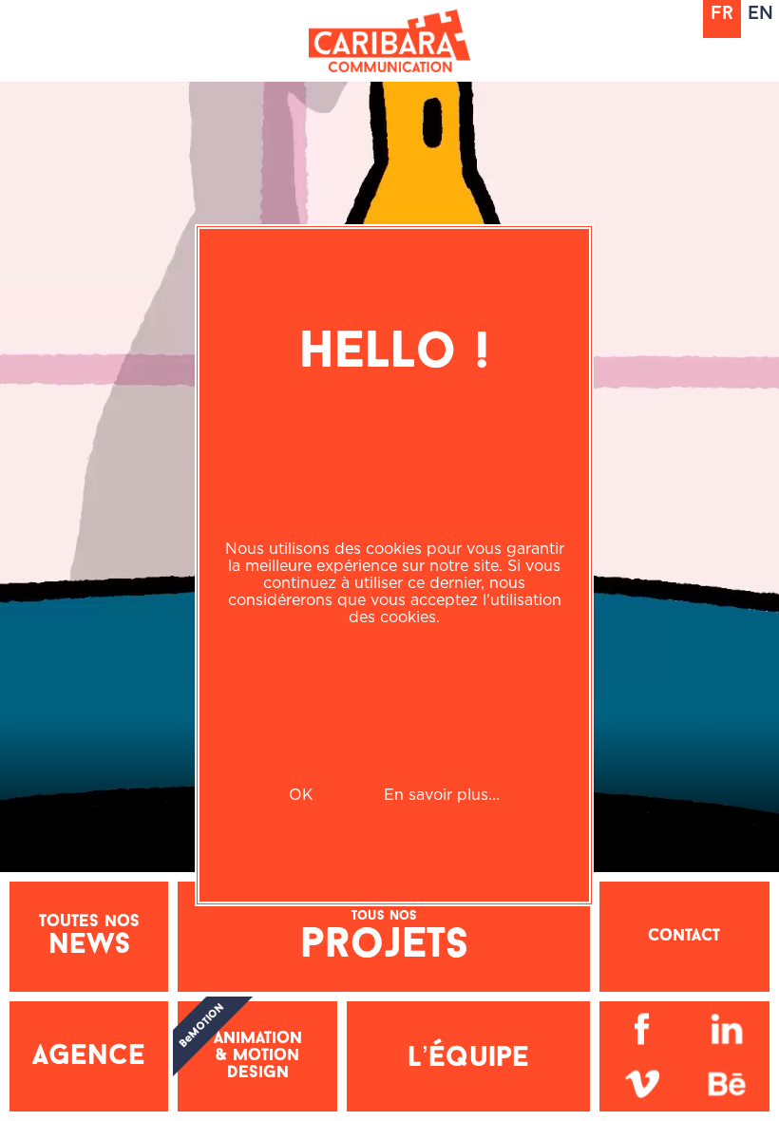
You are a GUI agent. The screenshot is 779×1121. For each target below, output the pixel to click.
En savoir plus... (442, 794)
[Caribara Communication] (389, 41)
